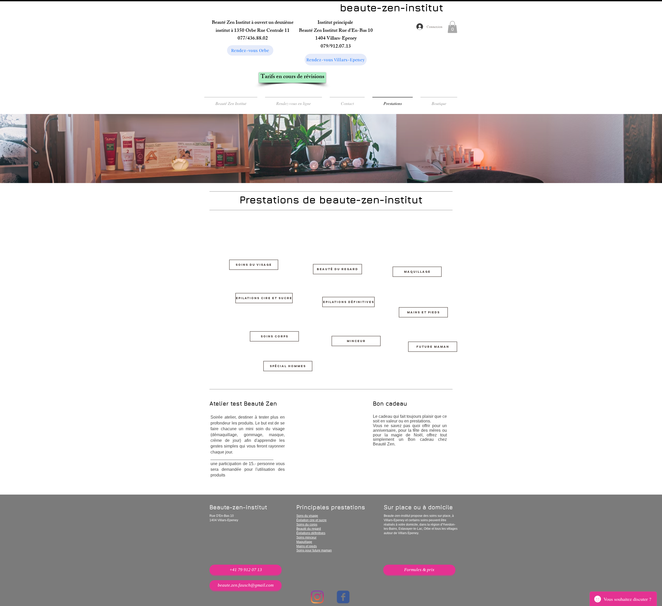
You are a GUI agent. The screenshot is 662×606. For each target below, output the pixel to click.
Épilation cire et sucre (311, 520)
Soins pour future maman (314, 550)
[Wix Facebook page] (343, 596)
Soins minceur (306, 537)
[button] (452, 27)
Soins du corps (306, 524)
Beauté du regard (308, 529)
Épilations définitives (310, 533)
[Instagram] (317, 596)
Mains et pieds (306, 546)
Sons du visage (307, 516)
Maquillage (304, 542)
